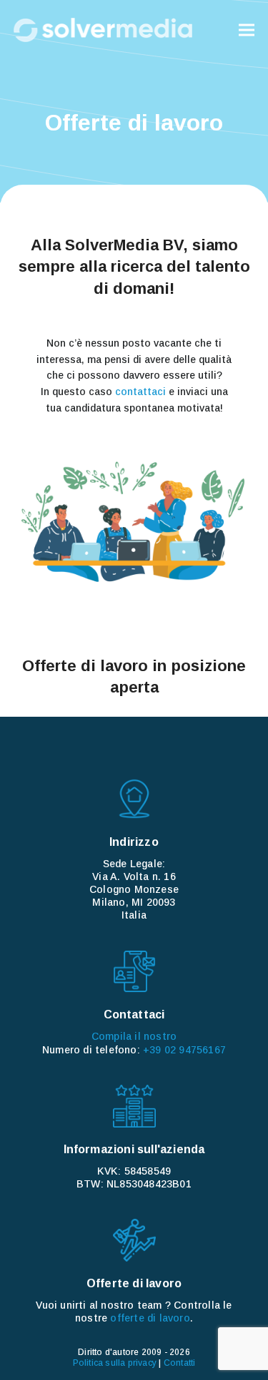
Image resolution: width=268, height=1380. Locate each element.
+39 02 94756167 (184, 1050)
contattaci (140, 391)
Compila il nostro (134, 1036)
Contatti (180, 1363)
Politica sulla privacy (115, 1363)
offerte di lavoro (149, 1318)
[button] (246, 30)
